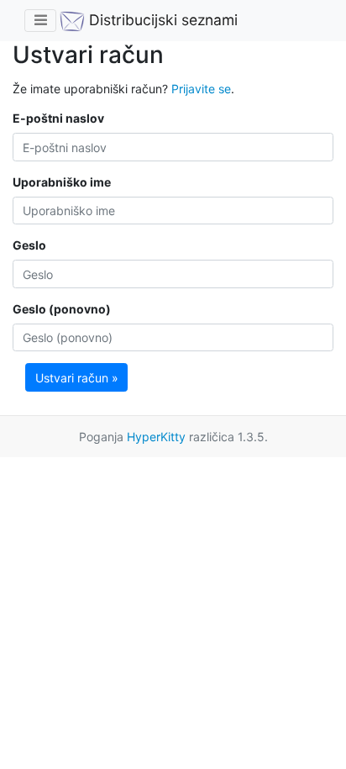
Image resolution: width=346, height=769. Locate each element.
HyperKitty (156, 436)
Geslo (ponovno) (62, 309)
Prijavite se (201, 89)
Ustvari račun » (76, 378)
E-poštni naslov (58, 118)
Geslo (29, 245)
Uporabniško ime (62, 182)
